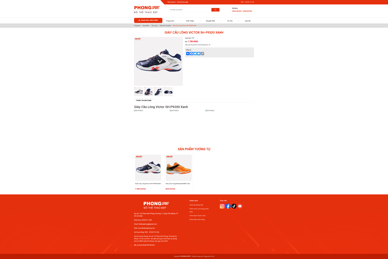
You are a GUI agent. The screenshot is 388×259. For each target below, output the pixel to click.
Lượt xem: (188, 38)
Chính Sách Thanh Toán (197, 216)
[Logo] (147, 9)
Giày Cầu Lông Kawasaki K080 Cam (178, 183)
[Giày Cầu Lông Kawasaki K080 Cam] (179, 168)
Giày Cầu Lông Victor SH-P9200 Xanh (148, 183)
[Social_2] (234, 206)
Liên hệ (247, 21)
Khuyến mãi (210, 21)
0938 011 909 (147, 220)
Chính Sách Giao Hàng (197, 219)
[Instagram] (222, 206)
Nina (213, 256)
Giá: (186, 41)
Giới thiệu (190, 21)
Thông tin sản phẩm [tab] (143, 100)
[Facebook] (228, 206)
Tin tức (230, 21)
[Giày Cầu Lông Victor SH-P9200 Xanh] (138, 91)
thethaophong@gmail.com (148, 224)
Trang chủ (170, 21)
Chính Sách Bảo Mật (196, 205)
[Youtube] (239, 206)
